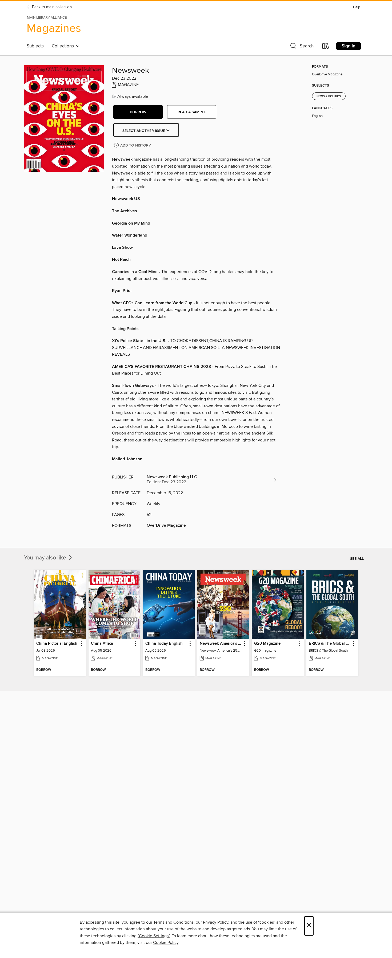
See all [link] (357, 558)
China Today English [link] (164, 643)
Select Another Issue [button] (144, 130)
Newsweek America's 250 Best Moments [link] (221, 643)
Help (356, 7)
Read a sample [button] (192, 112)
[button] (301, 47)
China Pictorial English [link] (56, 643)
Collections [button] (64, 46)
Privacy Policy (215, 922)
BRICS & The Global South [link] (330, 643)
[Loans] (326, 47)
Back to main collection (51, 7)
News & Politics (329, 96)
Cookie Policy (165, 942)
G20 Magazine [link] (267, 643)
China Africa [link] (102, 643)
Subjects (35, 46)
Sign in (348, 46)
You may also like (45, 557)
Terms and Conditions (173, 922)
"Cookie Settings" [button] (154, 936)
